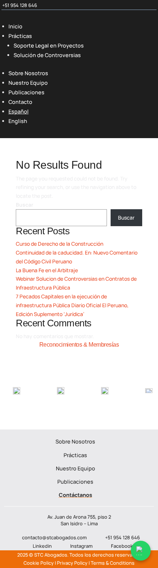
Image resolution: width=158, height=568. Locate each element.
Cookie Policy (39, 563)
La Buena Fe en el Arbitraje (47, 270)
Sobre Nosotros (28, 73)
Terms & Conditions (112, 563)
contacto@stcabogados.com (54, 537)
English (17, 121)
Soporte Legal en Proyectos (49, 45)
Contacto (20, 101)
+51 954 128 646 (19, 5)
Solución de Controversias (47, 55)
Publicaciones (26, 92)
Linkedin (42, 546)
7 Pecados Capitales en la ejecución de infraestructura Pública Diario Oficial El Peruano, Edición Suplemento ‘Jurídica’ (72, 305)
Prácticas (20, 35)
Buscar (24, 204)
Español (18, 111)
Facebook (122, 546)
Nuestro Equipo (28, 82)
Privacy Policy (72, 563)
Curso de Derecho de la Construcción (59, 243)
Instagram (81, 546)
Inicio (15, 26)
